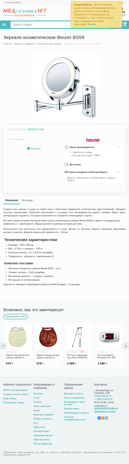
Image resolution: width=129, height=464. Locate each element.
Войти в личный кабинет (15, 390)
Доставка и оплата (73, 393)
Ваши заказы (9, 398)
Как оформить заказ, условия (74, 403)
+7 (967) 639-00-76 (103, 399)
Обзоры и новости (43, 418)
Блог (36, 423)
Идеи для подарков (43, 414)
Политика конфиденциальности (75, 418)
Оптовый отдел (41, 431)
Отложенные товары (13, 402)
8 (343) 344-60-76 (102, 396)
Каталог (38, 402)
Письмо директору (43, 444)
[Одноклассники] (102, 417)
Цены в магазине (42, 406)
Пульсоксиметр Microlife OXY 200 (106, 356)
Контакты (38, 393)
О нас (36, 397)
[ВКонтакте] (99, 417)
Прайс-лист (39, 427)
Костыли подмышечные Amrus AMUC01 (77, 356)
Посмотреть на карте (105, 411)
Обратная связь (42, 439)
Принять (92, 24)
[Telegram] (106, 417)
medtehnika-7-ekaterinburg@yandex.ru (106, 406)
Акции (37, 410)
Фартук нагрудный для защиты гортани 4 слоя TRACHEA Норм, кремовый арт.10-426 (17, 356)
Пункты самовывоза (74, 397)
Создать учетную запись (16, 394)
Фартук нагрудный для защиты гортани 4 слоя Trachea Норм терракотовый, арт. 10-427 (48, 356)
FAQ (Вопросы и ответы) (76, 413)
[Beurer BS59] (64, 87)
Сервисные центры (43, 435)
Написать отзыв (36, 129)
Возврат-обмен (71, 408)
